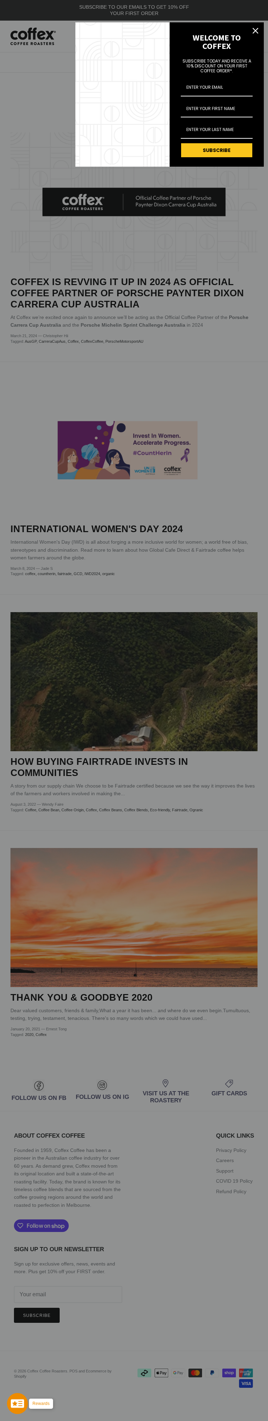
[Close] (255, 30)
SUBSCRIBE (217, 150)
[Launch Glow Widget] (17, 1403)
